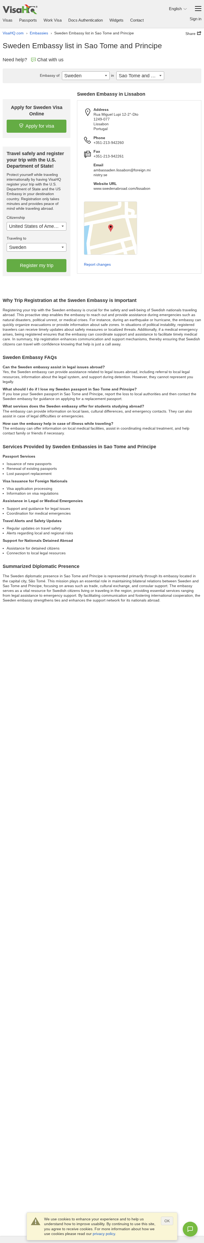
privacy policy (104, 1234)
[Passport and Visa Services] (20, 9)
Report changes (97, 264)
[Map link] (110, 228)
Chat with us (50, 59)
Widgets (116, 20)
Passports (28, 20)
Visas (7, 20)
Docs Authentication (85, 20)
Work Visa (53, 20)
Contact (137, 20)
